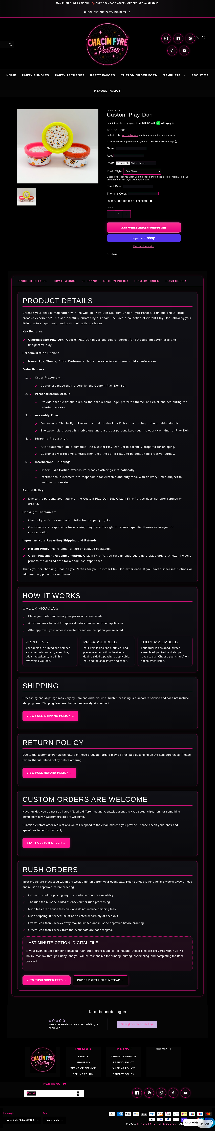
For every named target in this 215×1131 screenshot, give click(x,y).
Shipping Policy (123, 1068)
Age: (110, 155)
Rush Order (175, 281)
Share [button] (114, 254)
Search (83, 1056)
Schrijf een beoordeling (137, 1024)
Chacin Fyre (146, 1124)
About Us (83, 1062)
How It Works (64, 281)
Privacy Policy (123, 1074)
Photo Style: (114, 171)
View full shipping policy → (50, 716)
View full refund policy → (49, 772)
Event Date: (114, 186)
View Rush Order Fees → (46, 980)
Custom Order (146, 281)
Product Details (32, 281)
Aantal (110, 207)
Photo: (111, 163)
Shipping (89, 281)
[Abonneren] (78, 1094)
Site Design (167, 1124)
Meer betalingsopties (143, 246)
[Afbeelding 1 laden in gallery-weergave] (26, 197)
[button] (10, 44)
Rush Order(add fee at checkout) (128, 200)
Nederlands (53, 1120)
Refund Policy (123, 1062)
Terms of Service (83, 1068)
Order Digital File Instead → (100, 980)
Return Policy (115, 281)
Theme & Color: (117, 193)
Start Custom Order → (46, 842)
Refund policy (83, 1074)
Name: (111, 148)
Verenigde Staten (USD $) (21, 1120)
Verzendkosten (130, 135)
